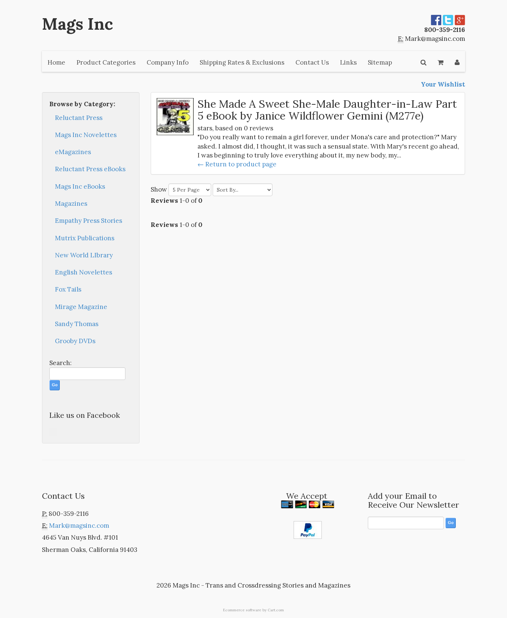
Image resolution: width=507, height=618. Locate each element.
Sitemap (380, 62)
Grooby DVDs (75, 341)
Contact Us (312, 62)
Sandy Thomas (76, 324)
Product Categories (105, 62)
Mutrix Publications (84, 238)
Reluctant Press (78, 118)
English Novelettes (83, 272)
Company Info (168, 62)
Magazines (71, 203)
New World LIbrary (84, 255)
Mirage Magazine (81, 307)
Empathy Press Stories (88, 221)
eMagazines (73, 152)
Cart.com (276, 610)
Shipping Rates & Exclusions (242, 62)
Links (348, 62)
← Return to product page (237, 164)
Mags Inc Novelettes (86, 135)
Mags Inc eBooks (80, 186)
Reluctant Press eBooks (90, 169)
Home (56, 62)
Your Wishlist (443, 84)
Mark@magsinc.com (435, 39)
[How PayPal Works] (308, 529)
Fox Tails (68, 289)
